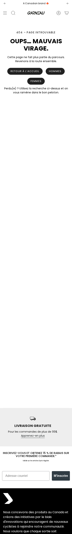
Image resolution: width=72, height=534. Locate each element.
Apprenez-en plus (33, 436)
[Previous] (5, 3)
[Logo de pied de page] (8, 498)
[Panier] (67, 13)
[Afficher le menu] (5, 13)
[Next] (67, 3)
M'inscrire (61, 475)
